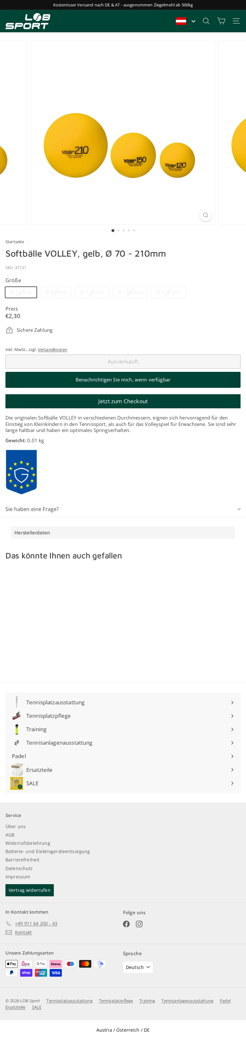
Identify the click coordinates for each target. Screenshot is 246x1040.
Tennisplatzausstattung (69, 1001)
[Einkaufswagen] (221, 21)
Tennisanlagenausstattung (187, 1001)
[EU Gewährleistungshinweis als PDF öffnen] (21, 472)
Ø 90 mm (58, 293)
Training (147, 1001)
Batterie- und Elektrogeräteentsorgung (47, 851)
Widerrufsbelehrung (27, 843)
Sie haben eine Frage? (32, 509)
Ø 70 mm (23, 293)
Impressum (17, 877)
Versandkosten (52, 349)
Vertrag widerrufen (30, 890)
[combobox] (185, 21)
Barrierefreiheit (22, 860)
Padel (225, 1001)
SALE (37, 1007)
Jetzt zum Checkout (123, 401)
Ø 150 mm (132, 293)
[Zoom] (206, 215)
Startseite (15, 241)
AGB (9, 835)
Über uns (15, 826)
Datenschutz (19, 868)
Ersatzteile (15, 1007)
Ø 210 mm (170, 293)
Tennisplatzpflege (116, 1001)
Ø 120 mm (94, 293)
